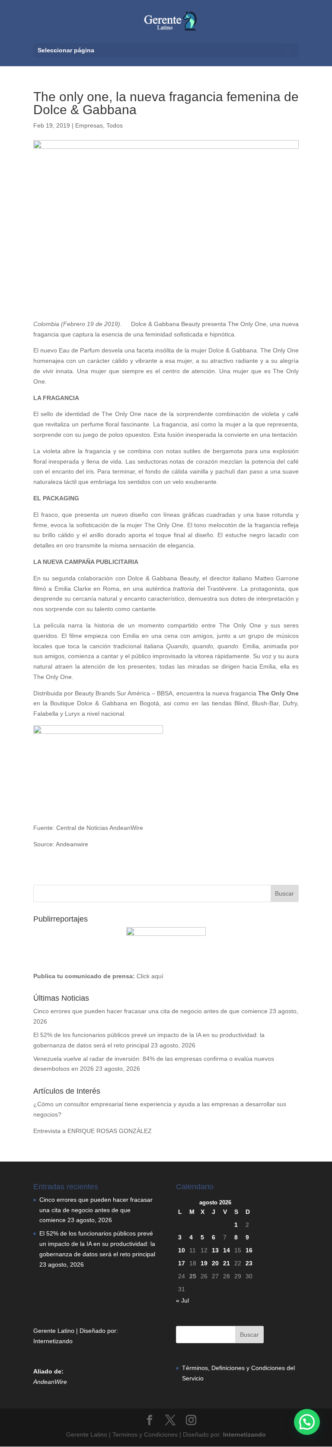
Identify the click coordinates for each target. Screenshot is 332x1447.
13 (215, 1250)
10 (181, 1250)
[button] (307, 1422)
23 (249, 1263)
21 (226, 1263)
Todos (114, 125)
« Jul (182, 1300)
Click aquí (150, 976)
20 (215, 1263)
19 (204, 1263)
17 (181, 1263)
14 (226, 1250)
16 (249, 1250)
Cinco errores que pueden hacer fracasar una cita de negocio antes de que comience (150, 1011)
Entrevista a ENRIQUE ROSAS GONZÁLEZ (92, 1130)
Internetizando (53, 1341)
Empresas (89, 125)
